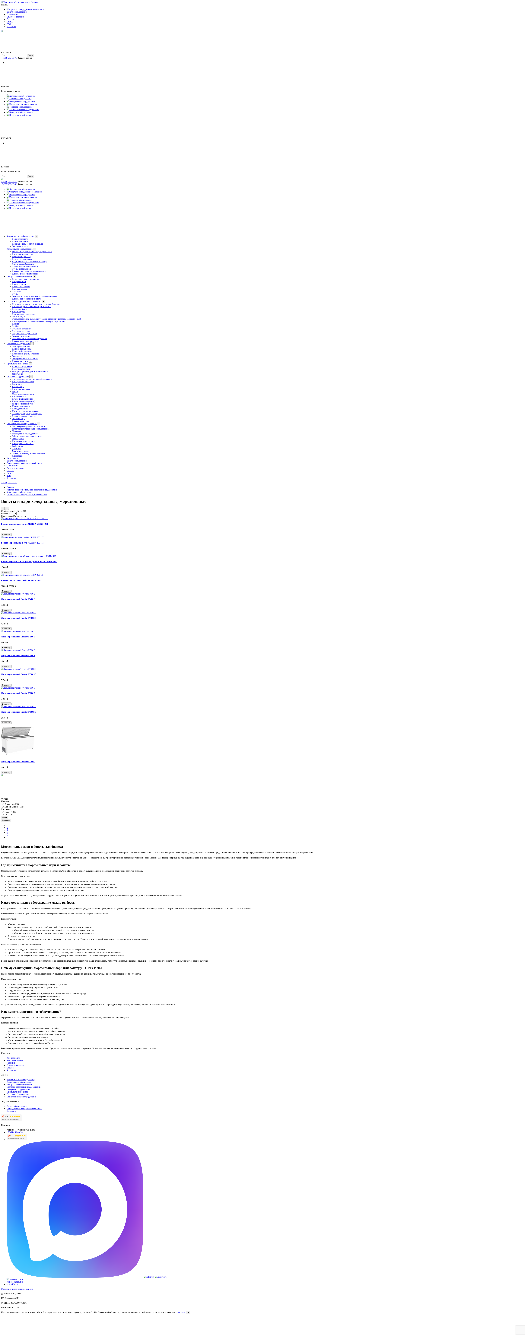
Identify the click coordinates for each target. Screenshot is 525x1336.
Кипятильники (19, 396)
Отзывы (10, 19)
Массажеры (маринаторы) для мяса (28, 426)
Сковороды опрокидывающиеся (27, 413)
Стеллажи (16, 291)
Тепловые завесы (20, 246)
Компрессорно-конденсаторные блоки (30, 371)
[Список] (3, 508)
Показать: (5, 513)
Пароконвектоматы (21, 406)
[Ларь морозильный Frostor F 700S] (17, 756)
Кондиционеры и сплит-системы (27, 244)
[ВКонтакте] (4, 60)
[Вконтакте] (161, 1277)
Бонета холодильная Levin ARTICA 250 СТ (22, 580)
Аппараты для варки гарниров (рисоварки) (32, 379)
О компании (12, 14)
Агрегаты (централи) (22, 366)
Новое (10, 812)
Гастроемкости (19, 281)
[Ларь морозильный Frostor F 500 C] (18, 631)
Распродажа (12, 458)
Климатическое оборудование (22, 236)
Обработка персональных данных (17, 1289)
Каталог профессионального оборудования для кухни (32, 490)
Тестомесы (17, 356)
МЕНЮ (4, 5)
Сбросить (6, 820)
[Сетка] (7, 508)
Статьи (10, 22)
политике (180, 1312)
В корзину (6, 535)
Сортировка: (7, 516)
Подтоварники (19, 284)
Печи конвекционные (22, 349)
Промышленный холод (19, 364)
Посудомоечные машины (24, 441)
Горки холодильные (21, 256)
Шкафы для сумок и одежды (25, 341)
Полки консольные (21, 286)
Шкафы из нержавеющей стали (26, 299)
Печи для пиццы (20, 409)
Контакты (11, 26)
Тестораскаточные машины (25, 358)
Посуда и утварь (19, 289)
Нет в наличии (14, 807)
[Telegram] (2, 60)
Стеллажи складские (21, 329)
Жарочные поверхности (23, 394)
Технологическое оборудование (23, 423)
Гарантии (11, 1063)
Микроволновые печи (22, 404)
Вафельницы (18, 386)
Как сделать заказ (15, 1060)
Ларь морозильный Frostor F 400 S (18, 599)
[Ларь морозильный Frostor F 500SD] (18, 669)
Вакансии (11, 1111)
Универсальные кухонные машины (28, 453)
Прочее (15, 324)
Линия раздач (18, 311)
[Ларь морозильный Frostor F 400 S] (18, 594)
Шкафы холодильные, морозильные (29, 271)
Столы (15, 294)
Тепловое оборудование (19, 376)
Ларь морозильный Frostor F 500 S (18, 655)
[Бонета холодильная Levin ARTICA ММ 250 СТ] (24, 518)
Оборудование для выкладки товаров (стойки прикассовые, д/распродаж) (46, 319)
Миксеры (16, 431)
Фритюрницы (18, 418)
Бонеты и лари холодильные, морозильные (32, 251)
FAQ (9, 24)
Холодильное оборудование (21, 249)
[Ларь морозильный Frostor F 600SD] (18, 706)
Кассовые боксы (19, 309)
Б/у (8, 815)
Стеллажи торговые (21, 331)
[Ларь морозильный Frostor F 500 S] (18, 650)
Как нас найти (13, 1058)
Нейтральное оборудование (21, 276)
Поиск (30, 55)
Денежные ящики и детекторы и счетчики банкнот (36, 304)
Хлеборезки (17, 456)
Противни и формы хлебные (25, 354)
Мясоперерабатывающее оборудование (30, 429)
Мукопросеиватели (21, 346)
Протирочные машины (22, 443)
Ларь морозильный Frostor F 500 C (18, 637)
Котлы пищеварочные (22, 399)
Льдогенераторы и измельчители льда (29, 261)
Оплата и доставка (15, 17)
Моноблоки (17, 374)
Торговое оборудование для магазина (25, 301)
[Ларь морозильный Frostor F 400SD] (18, 612)
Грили (15, 391)
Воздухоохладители (21, 369)
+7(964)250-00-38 (15, 1132)
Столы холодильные (21, 269)
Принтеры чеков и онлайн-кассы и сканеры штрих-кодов (38, 321)
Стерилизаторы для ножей (24, 333)
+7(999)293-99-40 (9, 58)
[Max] (75, 1277)
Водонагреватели (20, 239)
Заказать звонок (25, 58)
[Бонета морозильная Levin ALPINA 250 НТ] (22, 537)
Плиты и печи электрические (26, 411)
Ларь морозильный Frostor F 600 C (18, 693)
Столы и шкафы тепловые (24, 416)
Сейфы (15, 326)
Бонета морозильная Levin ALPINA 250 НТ (22, 543)
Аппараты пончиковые (23, 381)
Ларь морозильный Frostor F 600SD (18, 712)
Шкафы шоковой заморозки (25, 274)
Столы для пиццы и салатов (25, 266)
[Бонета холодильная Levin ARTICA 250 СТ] (22, 575)
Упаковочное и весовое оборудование (29, 338)
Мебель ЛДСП (19, 316)
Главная (10, 487)
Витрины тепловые (21, 389)
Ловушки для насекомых (23, 314)
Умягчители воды (20, 451)
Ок (188, 1312)
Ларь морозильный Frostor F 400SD (18, 618)
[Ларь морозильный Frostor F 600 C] (18, 688)
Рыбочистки (18, 446)
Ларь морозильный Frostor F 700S (18, 761)
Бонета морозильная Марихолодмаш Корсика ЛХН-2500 (29, 561)
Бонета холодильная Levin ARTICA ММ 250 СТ (24, 524)
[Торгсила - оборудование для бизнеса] (19, 2)
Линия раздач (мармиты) (23, 264)
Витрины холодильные (23, 254)
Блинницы (17, 384)
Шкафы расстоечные (21, 361)
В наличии (11, 804)
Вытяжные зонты (20, 241)
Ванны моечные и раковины (25, 279)
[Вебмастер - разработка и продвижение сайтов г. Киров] (17, 1284)
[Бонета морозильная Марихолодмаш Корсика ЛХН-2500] (28, 556)
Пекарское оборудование (20, 343)
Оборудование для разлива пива (27, 436)
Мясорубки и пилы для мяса (25, 434)
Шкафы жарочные (20, 421)
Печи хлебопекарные (22, 351)
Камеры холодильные (22, 259)
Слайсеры (16, 448)
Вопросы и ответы (15, 1065)
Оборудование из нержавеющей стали (24, 463)
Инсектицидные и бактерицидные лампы (31, 306)
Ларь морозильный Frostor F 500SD (18, 674)
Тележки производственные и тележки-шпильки (35, 296)
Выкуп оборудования (17, 12)
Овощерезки (18, 438)
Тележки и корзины (21, 336)
